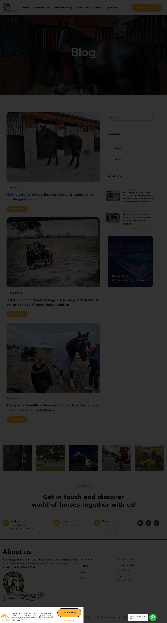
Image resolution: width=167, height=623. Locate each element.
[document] (83, 311)
